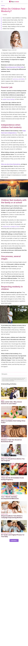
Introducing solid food (7, 419)
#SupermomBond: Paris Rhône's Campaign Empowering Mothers (11, 516)
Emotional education (6, 533)
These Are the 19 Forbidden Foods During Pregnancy (12, 478)
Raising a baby (4, 514)
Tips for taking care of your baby (9, 495)
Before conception (6, 457)
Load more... (14, 540)
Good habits (4, 438)
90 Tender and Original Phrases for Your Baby (12, 535)
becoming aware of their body (15, 67)
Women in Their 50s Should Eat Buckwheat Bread (11, 440)
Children (3, 5)
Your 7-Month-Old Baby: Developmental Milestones (10, 497)
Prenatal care (4, 476)
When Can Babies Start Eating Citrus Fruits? (13, 421)
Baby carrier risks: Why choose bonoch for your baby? (11, 402)
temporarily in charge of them (11, 226)
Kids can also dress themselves (10, 164)
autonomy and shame (19, 79)
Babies (2, 400)
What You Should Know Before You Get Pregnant (13, 459)
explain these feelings (9, 99)
